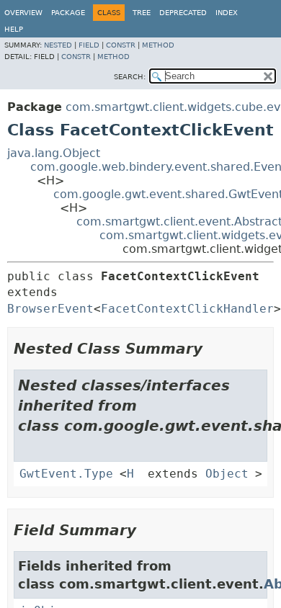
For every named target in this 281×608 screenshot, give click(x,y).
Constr (120, 45)
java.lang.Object (53, 153)
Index (226, 13)
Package (68, 13)
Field (89, 45)
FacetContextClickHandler (187, 309)
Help (13, 29)
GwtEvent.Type (66, 473)
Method (158, 45)
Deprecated (183, 13)
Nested (58, 45)
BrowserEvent (50, 309)
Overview (23, 13)
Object (227, 473)
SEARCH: (130, 77)
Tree (142, 13)
